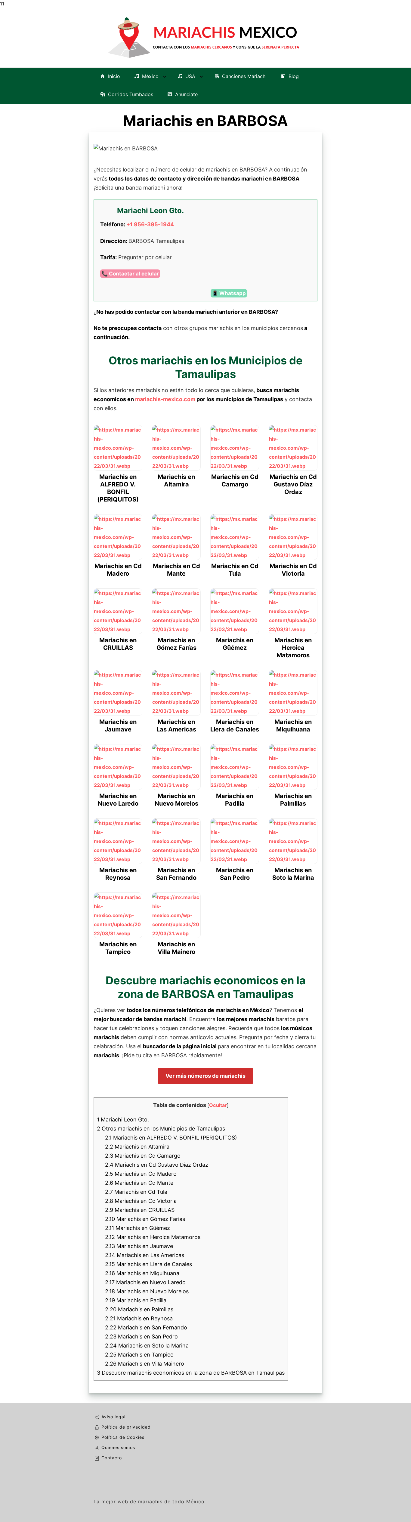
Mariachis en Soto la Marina (147, 1345)
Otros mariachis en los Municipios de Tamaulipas (161, 1128)
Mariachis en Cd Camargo (143, 1156)
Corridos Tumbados (130, 94)
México (150, 76)
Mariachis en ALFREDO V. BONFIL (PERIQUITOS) (171, 1137)
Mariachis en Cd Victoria (141, 1201)
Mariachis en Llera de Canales (148, 1264)
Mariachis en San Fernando (146, 1327)
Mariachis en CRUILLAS (140, 1210)
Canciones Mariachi (244, 76)
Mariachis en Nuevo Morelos (147, 1291)
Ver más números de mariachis (205, 1076)
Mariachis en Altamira (137, 1146)
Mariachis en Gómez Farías (145, 1219)
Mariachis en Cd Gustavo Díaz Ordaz (156, 1165)
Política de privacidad (126, 1426)
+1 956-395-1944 (150, 224)
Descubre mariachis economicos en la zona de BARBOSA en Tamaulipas (191, 1372)
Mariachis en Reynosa (139, 1318)
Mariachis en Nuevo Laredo (145, 1282)
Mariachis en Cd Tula (136, 1192)
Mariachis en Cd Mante (139, 1183)
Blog (294, 76)
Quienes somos (118, 1447)
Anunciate (186, 94)
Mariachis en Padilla (135, 1300)
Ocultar (218, 1105)
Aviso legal (113, 1416)
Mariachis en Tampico (139, 1354)
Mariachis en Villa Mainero (144, 1363)
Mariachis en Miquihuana (142, 1273)
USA (190, 76)
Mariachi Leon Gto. (123, 1119)
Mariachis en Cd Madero (141, 1174)
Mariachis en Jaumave (139, 1246)
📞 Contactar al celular (130, 274)
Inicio (114, 76)
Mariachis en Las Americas (144, 1255)
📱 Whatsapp (229, 293)
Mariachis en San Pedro (141, 1336)
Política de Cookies (122, 1437)
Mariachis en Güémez (137, 1228)
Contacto (111, 1457)
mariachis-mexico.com (165, 399)
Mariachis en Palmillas (139, 1309)
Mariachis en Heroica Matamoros (152, 1237)
